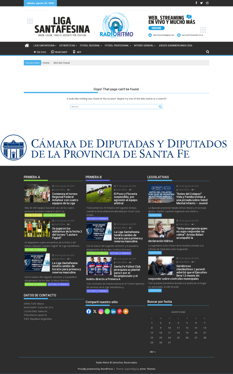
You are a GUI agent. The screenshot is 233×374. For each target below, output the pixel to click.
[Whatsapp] (107, 311)
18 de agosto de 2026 (188, 186)
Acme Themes (147, 368)
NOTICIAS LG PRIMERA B (58, 284)
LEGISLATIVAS (155, 215)
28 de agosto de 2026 (64, 186)
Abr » (153, 351)
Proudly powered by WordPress (95, 368)
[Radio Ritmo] (116, 39)
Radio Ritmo (59, 189)
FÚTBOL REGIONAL (90, 45)
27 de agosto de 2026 (64, 220)
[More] (126, 311)
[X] (95, 311)
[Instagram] (101, 311)
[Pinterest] (119, 311)
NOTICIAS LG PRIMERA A (54, 215)
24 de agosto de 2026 (126, 258)
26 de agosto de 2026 (64, 255)
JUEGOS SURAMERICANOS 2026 (175, 45)
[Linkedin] (113, 311)
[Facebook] (88, 311)
